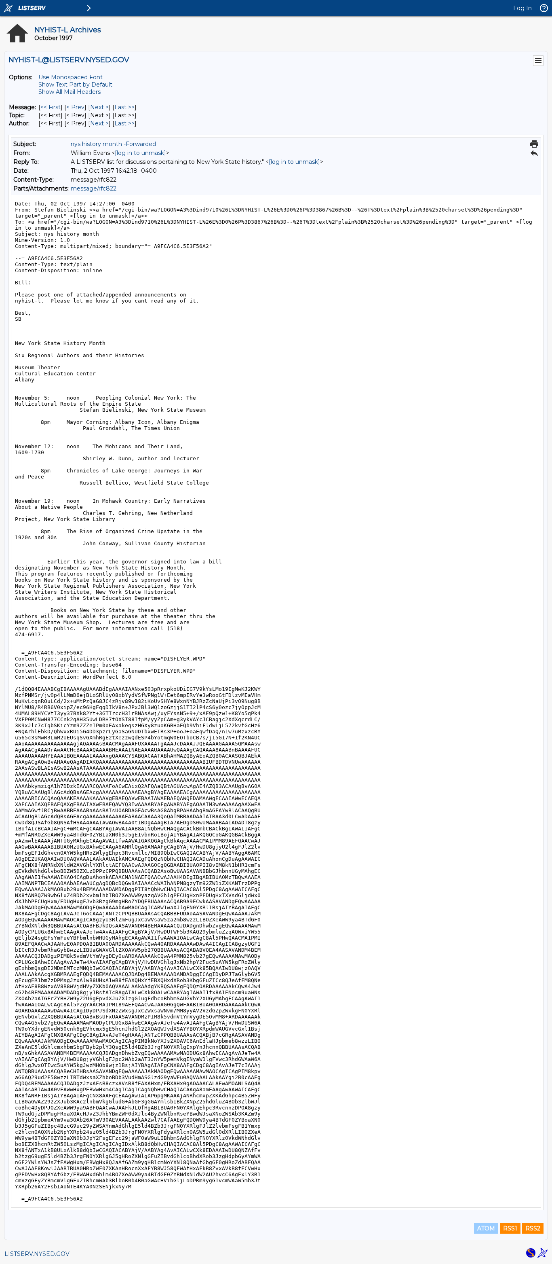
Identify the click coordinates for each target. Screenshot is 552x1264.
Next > (99, 107)
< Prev (75, 107)
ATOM (486, 1228)
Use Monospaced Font (70, 77)
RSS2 (532, 1228)
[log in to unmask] (140, 153)
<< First (50, 107)
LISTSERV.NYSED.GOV (37, 1254)
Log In (522, 8)
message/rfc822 (93, 188)
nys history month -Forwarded (113, 144)
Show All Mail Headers (69, 91)
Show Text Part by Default (75, 84)
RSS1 (510, 1228)
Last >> (124, 107)
